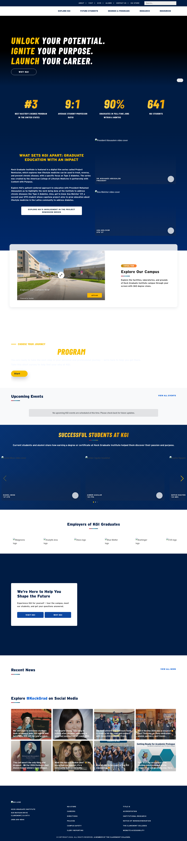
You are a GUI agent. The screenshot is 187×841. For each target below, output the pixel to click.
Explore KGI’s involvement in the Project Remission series (51, 210)
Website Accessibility (134, 830)
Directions (72, 816)
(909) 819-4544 (17, 819)
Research (145, 11)
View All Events (167, 396)
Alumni (109, 3)
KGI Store (135, 3)
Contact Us (121, 3)
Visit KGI (30, 615)
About (81, 3)
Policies (71, 821)
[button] (182, 478)
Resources (165, 11)
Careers (71, 811)
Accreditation (130, 811)
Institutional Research (134, 816)
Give (99, 3)
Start (17, 373)
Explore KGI (64, 11)
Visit (91, 3)
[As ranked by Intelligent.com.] (42, 117)
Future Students (89, 11)
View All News (168, 669)
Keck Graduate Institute (23, 809)
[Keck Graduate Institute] (29, 11)
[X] (93, 793)
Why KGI (58, 615)
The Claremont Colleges (135, 825)
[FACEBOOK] (78, 793)
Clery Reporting (75, 830)
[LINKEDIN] (101, 793)
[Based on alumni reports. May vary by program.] (76, 117)
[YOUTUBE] (108, 793)
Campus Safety (74, 825)
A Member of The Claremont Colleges (112, 837)
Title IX (126, 806)
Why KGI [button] (24, 72)
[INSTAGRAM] (85, 793)
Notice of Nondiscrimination (137, 821)
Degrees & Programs (119, 11)
